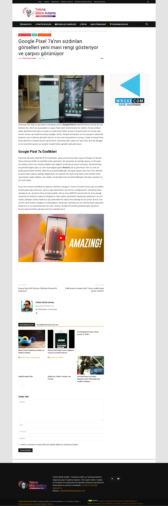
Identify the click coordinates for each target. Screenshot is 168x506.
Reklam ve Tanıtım (67, 2)
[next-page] (23, 386)
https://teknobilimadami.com (44, 306)
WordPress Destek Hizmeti (83, 2)
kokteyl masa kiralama (26, 504)
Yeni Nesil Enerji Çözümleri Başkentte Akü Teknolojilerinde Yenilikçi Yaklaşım (88, 379)
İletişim (46, 2)
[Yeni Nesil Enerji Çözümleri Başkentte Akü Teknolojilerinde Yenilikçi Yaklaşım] (90, 365)
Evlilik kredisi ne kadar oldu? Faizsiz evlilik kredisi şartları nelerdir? (84, 289)
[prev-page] (19, 386)
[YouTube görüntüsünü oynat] (61, 238)
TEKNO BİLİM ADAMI (29, 58)
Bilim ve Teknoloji (33, 31)
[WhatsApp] (53, 68)
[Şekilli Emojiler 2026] (31, 365)
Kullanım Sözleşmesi (129, 504)
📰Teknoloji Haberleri (65, 24)
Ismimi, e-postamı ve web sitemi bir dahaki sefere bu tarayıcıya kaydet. (49, 444)
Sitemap (117, 504)
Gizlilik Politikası (130, 501)
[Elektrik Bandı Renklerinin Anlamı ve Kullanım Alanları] (31, 339)
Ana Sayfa (21, 31)
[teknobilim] (32, 485)
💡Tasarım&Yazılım (119, 24)
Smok (50, 504)
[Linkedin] (47, 68)
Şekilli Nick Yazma (99, 2)
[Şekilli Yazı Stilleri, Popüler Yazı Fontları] (61, 365)
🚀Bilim (83, 24)
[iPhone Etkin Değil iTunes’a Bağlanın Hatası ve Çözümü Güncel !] (61, 339)
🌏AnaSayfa (25, 24)
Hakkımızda (55, 2)
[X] (148, 1)
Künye (40, 2)
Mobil (44, 31)
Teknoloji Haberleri (44, 35)
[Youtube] (118, 478)
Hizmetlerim (119, 501)
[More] (58, 68)
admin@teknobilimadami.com (72, 491)
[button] (147, 24)
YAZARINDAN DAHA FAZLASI (47, 325)
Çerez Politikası (107, 504)
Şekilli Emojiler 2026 (25, 376)
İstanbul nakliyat (40, 504)
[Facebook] (36, 68)
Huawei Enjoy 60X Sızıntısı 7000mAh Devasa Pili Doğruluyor (37, 289)
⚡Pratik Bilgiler (43, 24)
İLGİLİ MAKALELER (27, 325)
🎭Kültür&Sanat (98, 24)
